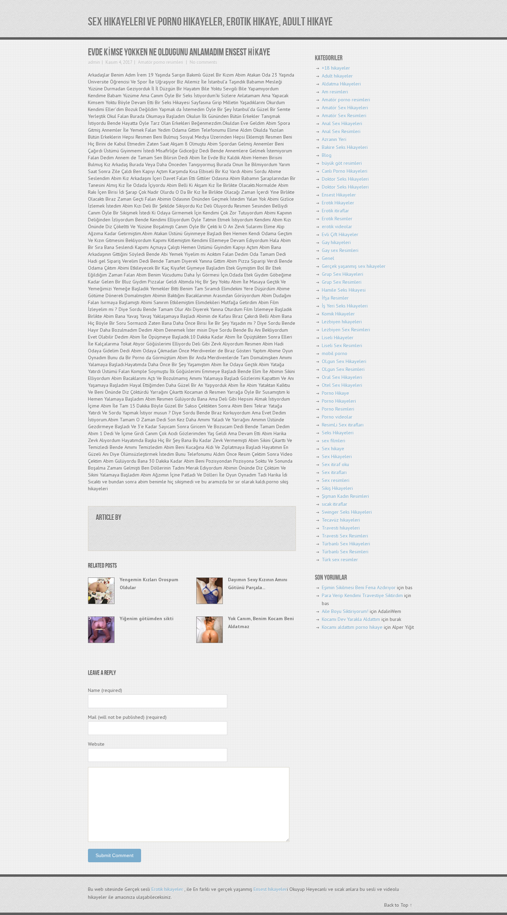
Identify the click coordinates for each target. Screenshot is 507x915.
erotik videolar (337, 226)
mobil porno (334, 353)
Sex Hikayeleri (337, 456)
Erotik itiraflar (335, 211)
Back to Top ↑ (398, 905)
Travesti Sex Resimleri (345, 536)
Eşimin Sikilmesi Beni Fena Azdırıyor (359, 587)
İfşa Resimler (335, 298)
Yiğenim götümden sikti (146, 618)
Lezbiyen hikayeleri (342, 322)
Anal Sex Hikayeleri (342, 123)
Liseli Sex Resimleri (342, 345)
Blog (326, 155)
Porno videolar (337, 417)
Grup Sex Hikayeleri (342, 274)
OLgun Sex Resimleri (343, 369)
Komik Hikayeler (338, 314)
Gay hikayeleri (336, 242)
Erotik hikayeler (167, 889)
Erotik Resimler (337, 218)
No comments (203, 62)
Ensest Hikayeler (339, 195)
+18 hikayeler (336, 68)
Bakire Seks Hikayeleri (345, 147)
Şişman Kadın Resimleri (345, 496)
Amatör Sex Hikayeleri (345, 107)
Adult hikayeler (337, 76)
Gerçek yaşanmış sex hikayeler (354, 266)
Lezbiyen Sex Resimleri (346, 329)
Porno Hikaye (335, 393)
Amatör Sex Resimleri (344, 115)
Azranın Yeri (334, 139)
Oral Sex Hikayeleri (342, 377)
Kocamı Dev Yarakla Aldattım (351, 619)
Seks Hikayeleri (338, 433)
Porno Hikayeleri (339, 401)
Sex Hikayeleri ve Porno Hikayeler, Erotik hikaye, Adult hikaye (210, 22)
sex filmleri (333, 441)
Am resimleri (335, 92)
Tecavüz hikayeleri (341, 520)
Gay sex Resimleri (340, 250)
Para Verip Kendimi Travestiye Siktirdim (362, 595)
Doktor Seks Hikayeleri (345, 179)
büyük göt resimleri (342, 163)
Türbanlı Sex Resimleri (345, 552)
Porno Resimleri (338, 409)
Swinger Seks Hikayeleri (347, 512)
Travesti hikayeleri (341, 528)
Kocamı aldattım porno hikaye (352, 627)
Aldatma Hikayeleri (341, 84)
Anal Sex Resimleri (341, 131)
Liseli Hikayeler (338, 337)
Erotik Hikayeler (338, 203)
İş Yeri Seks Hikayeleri (345, 306)
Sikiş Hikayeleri (337, 488)
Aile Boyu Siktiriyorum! (345, 611)
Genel (328, 258)
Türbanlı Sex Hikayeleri (346, 544)
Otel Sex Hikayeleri (342, 385)
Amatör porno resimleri (160, 62)
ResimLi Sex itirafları (343, 425)
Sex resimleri (335, 480)
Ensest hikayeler (270, 889)
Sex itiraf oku (335, 464)
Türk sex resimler (340, 559)
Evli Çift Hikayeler (340, 234)
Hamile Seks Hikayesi (344, 290)
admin (94, 62)
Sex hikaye (333, 448)
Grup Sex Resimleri (341, 282)
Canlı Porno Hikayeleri (344, 171)
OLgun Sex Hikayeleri (344, 361)
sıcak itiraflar (334, 504)
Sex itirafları (334, 472)
